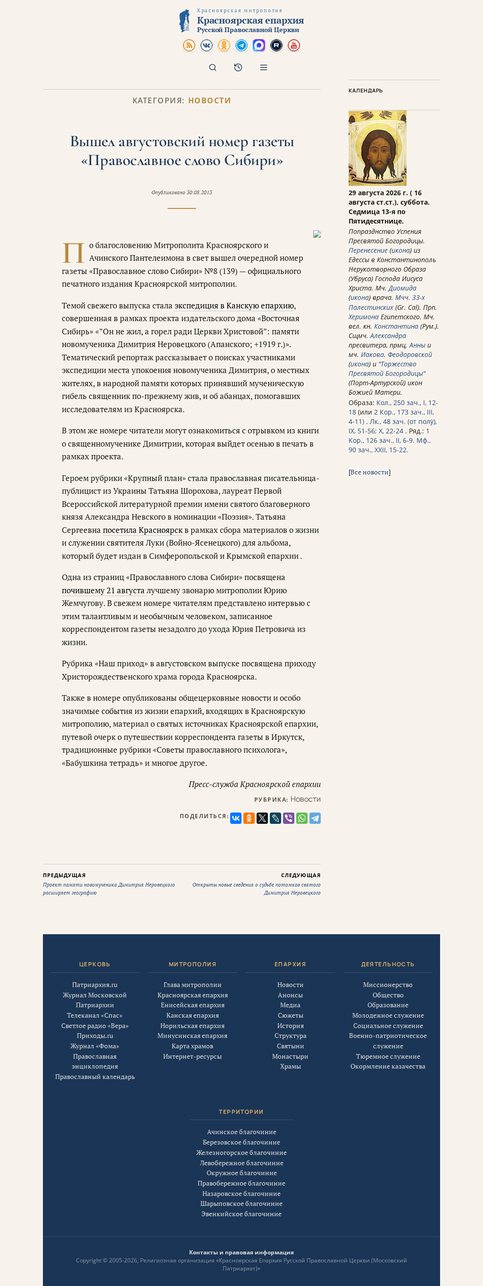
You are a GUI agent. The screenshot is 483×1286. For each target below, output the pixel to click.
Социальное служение (388, 1025)
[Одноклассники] (249, 818)
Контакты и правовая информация (241, 1252)
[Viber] (288, 818)
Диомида (402, 287)
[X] (262, 818)
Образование (387, 1004)
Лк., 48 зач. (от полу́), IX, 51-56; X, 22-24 (393, 426)
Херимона (364, 316)
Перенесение (368, 250)
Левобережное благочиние (241, 1162)
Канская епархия (193, 1015)
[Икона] (378, 183)
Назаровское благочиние (241, 1193)
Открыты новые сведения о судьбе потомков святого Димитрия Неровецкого (256, 883)
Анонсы (290, 994)
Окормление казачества (387, 1066)
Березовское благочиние (241, 1141)
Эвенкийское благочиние (241, 1213)
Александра (388, 335)
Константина (396, 326)
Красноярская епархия (193, 994)
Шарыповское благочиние (241, 1203)
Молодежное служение (388, 1015)
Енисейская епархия (193, 1004)
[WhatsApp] (302, 818)
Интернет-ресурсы (192, 1056)
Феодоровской (410, 354)
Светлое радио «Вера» (95, 1025)
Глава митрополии (193, 984)
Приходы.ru (95, 1035)
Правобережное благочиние (241, 1182)
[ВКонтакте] (236, 818)
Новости (210, 101)
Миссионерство (388, 984)
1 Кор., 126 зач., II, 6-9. (389, 435)
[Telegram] (315, 818)
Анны (417, 344)
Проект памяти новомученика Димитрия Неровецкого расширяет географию (109, 883)
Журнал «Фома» (94, 1045)
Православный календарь (95, 1076)
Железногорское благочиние (241, 1152)
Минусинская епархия (192, 1035)
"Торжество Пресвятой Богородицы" (387, 368)
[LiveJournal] (275, 818)
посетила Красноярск (143, 529)
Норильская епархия (192, 1025)
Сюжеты (290, 1015)
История (290, 1025)
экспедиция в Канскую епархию (234, 305)
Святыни (290, 1045)
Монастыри (290, 1056)
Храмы (290, 1066)
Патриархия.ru (94, 984)
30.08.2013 (199, 192)
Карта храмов (192, 1045)
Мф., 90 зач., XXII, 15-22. (390, 445)
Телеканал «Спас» (95, 1015)
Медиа (290, 1004)
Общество (388, 994)
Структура (291, 1035)
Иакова (372, 354)
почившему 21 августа (104, 590)
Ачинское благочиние (241, 1131)
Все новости (369, 471)
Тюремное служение (388, 1056)
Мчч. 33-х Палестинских (387, 302)
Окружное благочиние (242, 1172)
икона (400, 250)
